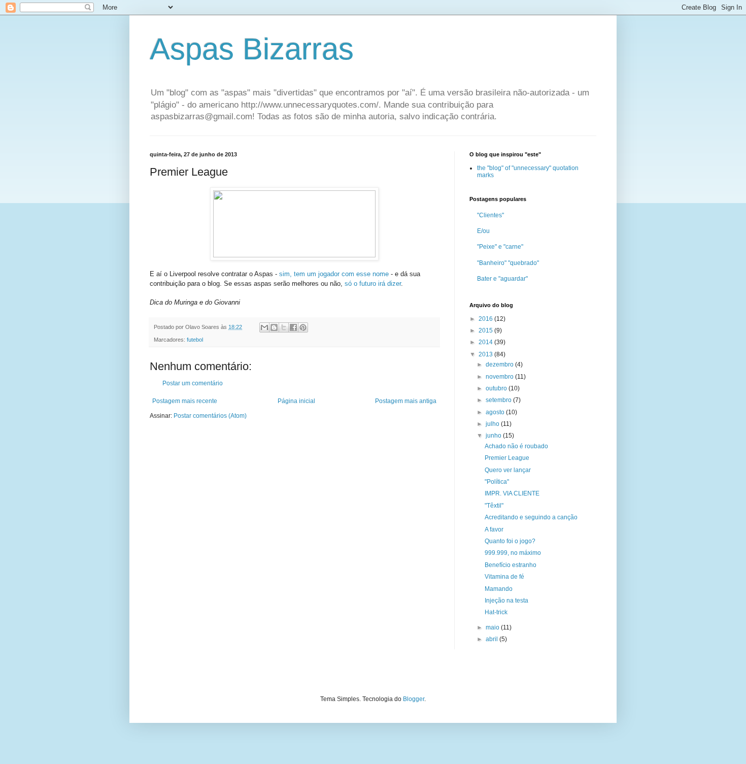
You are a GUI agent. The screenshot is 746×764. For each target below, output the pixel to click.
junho (494, 435)
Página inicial (296, 401)
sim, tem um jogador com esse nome (334, 274)
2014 (486, 342)
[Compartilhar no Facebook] (293, 327)
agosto (496, 412)
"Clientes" (490, 215)
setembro (499, 400)
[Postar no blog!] (274, 327)
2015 (486, 330)
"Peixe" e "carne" (500, 246)
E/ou (483, 231)
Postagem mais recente (184, 401)
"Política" (497, 481)
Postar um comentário (192, 383)
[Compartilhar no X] (284, 327)
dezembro (500, 364)
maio (493, 627)
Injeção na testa (506, 600)
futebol (195, 340)
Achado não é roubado (516, 446)
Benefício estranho (510, 565)
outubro (497, 388)
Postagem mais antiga (405, 401)
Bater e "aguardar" (502, 278)
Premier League (507, 457)
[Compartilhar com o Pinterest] (303, 327)
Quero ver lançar (508, 470)
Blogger (413, 699)
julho (493, 423)
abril (492, 639)
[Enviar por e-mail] (264, 327)
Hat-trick (496, 612)
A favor (494, 529)
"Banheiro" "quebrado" (508, 263)
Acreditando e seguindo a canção (531, 517)
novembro (500, 376)
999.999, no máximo (513, 552)
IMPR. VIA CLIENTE (512, 493)
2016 (486, 318)
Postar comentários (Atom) (210, 415)
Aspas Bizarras (252, 49)
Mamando (499, 588)
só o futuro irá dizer (373, 283)
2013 (486, 354)
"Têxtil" (494, 505)
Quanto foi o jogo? (510, 541)
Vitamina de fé (504, 576)
